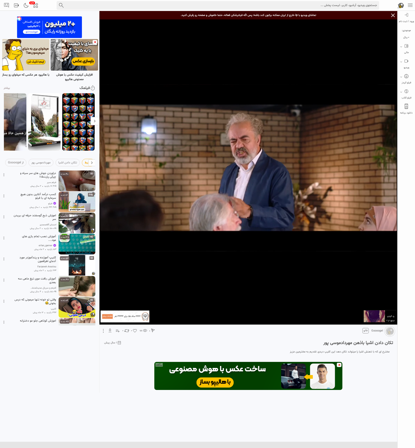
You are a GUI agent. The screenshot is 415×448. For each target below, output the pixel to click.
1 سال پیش (110, 343)
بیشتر (7, 88)
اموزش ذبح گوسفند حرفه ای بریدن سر (35, 217)
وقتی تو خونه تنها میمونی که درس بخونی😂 (35, 301)
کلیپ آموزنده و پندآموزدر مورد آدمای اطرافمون (37, 259)
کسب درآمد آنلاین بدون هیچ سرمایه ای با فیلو (38, 196)
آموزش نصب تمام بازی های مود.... (39, 238)
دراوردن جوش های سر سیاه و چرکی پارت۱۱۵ (38, 175)
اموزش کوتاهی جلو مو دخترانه (38, 321)
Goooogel (377, 331)
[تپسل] (19, 18)
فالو (366, 331)
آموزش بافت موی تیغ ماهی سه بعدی (37, 280)
